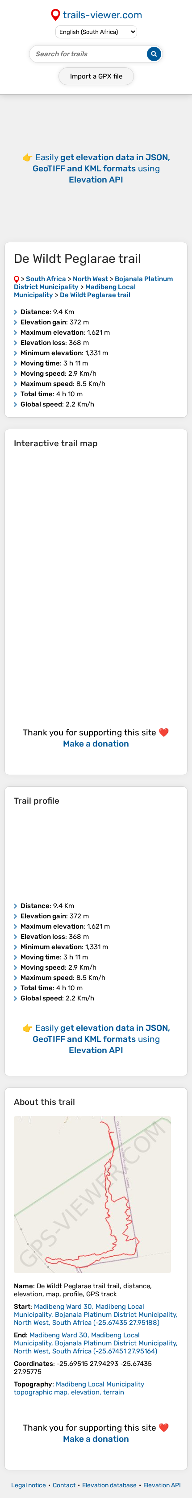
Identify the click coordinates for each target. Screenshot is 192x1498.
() (96, 1315)
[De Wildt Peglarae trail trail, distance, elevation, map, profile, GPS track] (92, 1194)
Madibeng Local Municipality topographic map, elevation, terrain (79, 1388)
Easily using (101, 168)
